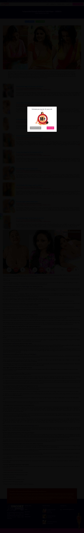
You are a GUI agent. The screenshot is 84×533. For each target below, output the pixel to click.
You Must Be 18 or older (35, 127)
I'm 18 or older (50, 127)
